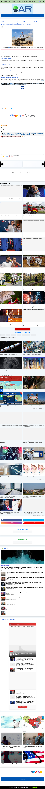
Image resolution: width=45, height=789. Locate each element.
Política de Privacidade (16, 783)
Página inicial (3, 19)
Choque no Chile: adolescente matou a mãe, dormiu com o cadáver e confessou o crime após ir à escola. (25, 664)
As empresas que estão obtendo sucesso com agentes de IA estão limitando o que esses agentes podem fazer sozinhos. (25, 602)
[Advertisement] (22, 636)
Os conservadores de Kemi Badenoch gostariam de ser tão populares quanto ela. (22, 654)
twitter (34, 519)
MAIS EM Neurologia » (41, 479)
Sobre (20, 16)
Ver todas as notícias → (22, 706)
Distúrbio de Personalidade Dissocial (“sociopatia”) (12, 763)
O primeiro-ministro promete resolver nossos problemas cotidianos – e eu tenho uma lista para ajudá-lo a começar (24, 612)
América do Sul (20, 626)
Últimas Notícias (8, 108)
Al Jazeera (32, 626)
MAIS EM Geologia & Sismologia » (39, 408)
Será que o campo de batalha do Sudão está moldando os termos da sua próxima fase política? (25, 697)
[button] (44, 1)
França (24, 626)
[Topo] (1, 387)
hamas (7, 19)
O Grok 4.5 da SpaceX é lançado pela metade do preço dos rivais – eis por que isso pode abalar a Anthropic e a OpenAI (21, 568)
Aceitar (35, 787)
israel (10, 19)
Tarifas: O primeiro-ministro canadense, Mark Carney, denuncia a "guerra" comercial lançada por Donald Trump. (24, 598)
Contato (22, 16)
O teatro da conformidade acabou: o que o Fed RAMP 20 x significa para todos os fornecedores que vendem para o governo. (24, 607)
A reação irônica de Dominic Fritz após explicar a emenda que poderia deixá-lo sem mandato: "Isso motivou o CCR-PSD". (25, 593)
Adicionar (22, 156)
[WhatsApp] (1, 396)
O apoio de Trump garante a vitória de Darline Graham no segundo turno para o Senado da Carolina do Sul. (24, 659)
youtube (34, 522)
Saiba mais (31, 787)
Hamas (9, 47)
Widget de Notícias (28, 783)
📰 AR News (14, 624)
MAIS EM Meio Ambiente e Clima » (39, 515)
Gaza (36, 53)
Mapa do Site (41, 783)
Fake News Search (35, 783)
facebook (12, 519)
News (3, 90)
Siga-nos (2, 52)
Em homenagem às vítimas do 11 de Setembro (33, 763)
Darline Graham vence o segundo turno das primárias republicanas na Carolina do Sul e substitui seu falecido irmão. (24, 692)
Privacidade (27, 16)
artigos (12, 133)
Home (17, 16)
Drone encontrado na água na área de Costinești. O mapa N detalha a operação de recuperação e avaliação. (24, 587)
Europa (12, 626)
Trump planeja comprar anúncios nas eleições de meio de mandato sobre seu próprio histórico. (25, 702)
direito (11, 83)
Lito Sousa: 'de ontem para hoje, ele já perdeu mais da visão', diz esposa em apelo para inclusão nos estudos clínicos (25, 578)
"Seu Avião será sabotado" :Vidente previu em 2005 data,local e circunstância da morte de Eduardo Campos (24, 572)
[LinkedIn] (1, 398)
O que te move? (12, 728)
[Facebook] (1, 390)
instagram (12, 522)
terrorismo (13, 19)
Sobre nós (22, 783)
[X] (1, 393)
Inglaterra (28, 626)
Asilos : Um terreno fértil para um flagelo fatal (33, 746)
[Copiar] (1, 401)
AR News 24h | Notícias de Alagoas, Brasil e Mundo (19, 1)
